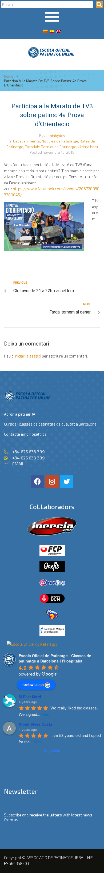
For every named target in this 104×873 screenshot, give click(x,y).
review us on (33, 684)
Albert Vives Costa (35, 724)
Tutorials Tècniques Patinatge (50, 146)
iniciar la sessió (27, 356)
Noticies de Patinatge (60, 141)
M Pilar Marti (30, 696)
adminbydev (54, 135)
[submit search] (99, 4)
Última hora (88, 146)
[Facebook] (37, 481)
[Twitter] (66, 481)
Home (8, 76)
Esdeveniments (26, 141)
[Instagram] (52, 481)
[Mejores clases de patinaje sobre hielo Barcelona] (32, 644)
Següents (52, 750)
